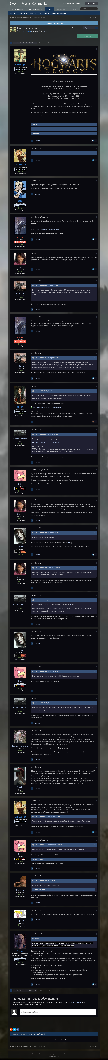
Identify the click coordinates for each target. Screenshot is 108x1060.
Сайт (49, 9)
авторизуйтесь (76, 1002)
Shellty (50, 434)
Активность (61, 9)
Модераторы (44, 13)
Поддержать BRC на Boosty (54, 23)
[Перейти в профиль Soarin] (20, 259)
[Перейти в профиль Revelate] (20, 881)
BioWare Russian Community (28, 3)
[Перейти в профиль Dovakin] (20, 776)
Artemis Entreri (20, 438)
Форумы (13, 13)
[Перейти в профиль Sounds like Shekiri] (20, 736)
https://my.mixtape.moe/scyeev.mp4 (48, 230)
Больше (74, 9)
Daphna (20, 920)
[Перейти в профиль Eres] (20, 475)
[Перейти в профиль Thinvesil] (20, 536)
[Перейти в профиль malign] (20, 226)
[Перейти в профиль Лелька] (20, 941)
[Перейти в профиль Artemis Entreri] (20, 433)
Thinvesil (20, 546)
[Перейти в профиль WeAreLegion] (13, 29)
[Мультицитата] (32, 141)
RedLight (20, 293)
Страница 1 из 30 (44, 43)
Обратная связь (68, 1054)
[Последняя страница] (35, 43)
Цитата (37, 141)
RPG (45, 31)
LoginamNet (52, 845)
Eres (20, 484)
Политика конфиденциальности (50, 1054)
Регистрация (92, 3)
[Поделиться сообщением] (96, 49)
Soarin (20, 267)
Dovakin (20, 787)
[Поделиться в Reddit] (11, 1029)
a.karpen (51, 671)
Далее (31, 43)
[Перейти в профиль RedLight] (20, 286)
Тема (34, 1054)
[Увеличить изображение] (64, 62)
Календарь (23, 13)
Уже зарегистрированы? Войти (72, 3)
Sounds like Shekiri (20, 746)
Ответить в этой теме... (31, 1012)
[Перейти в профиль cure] (20, 189)
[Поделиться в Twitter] (14, 1029)
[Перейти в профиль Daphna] (20, 914)
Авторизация (78, 28)
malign (50, 358)
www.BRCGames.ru (35, 9)
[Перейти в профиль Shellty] (20, 395)
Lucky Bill (51, 816)
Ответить (87, 36)
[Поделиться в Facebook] (17, 1029)
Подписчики (88, 28)
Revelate (20, 890)
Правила (33, 13)
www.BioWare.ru (17, 9)
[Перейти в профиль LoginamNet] (20, 155)
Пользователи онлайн (59, 13)
